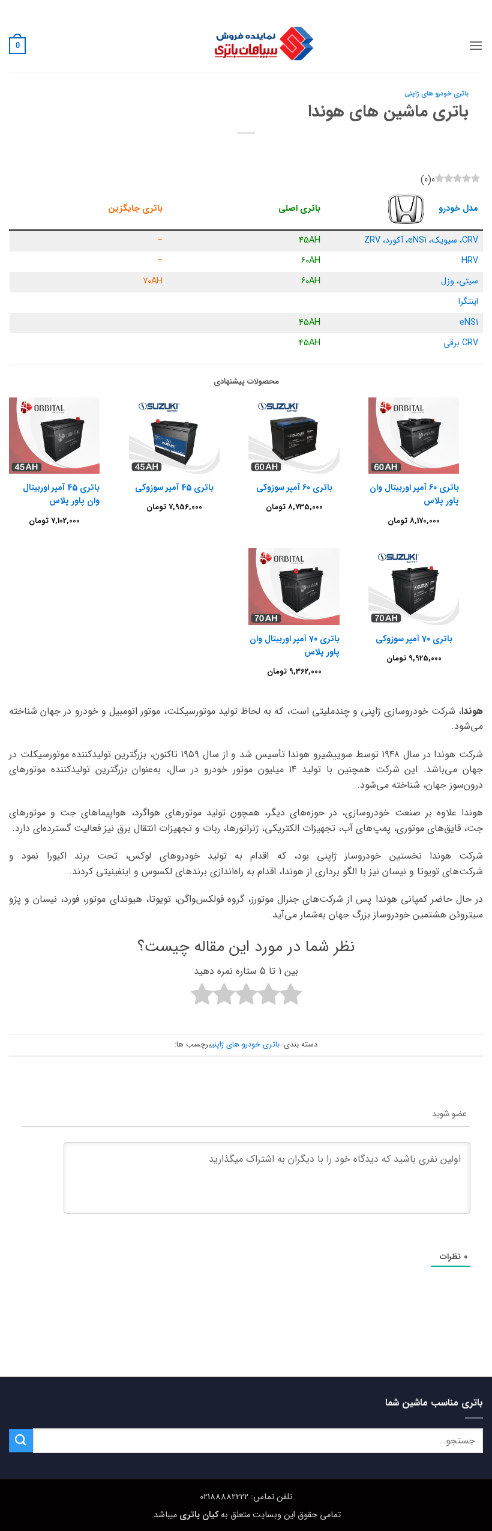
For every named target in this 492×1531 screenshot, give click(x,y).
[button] (476, 45)
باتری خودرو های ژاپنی (436, 93)
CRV (470, 240)
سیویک (444, 240)
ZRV (372, 240)
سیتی (468, 281)
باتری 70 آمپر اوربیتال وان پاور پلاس (294, 645)
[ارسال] (21, 1440)
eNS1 (469, 323)
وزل (447, 281)
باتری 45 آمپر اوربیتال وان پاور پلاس (61, 494)
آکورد (394, 240)
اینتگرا (468, 302)
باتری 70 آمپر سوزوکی (414, 638)
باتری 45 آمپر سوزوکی (174, 487)
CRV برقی (460, 343)
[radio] (291, 996)
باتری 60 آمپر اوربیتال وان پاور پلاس (414, 494)
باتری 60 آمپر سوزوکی (294, 487)
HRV (469, 261)
